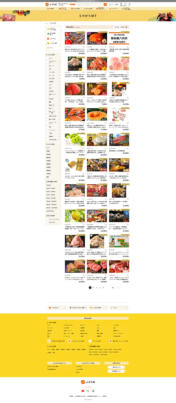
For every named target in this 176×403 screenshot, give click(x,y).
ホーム (46, 23)
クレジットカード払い (54, 219)
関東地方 (48, 157)
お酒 (114, 327)
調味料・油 (115, 330)
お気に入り (125, 5)
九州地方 (48, 173)
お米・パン (82, 325)
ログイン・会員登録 (114, 4)
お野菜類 (82, 327)
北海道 (48, 151)
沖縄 (47, 177)
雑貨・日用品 (100, 333)
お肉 (98, 325)
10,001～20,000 (50, 188)
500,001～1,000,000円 (94, 354)
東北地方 (48, 154)
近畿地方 (48, 164)
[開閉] (59, 62)
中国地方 (48, 167)
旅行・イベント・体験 (69, 333)
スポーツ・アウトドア (118, 333)
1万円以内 (91, 349)
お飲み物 (49, 330)
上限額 (121, 5)
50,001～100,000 (51, 198)
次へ (113, 287)
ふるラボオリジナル (68, 325)
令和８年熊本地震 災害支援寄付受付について (88, 1)
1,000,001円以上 (103, 354)
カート (129, 5)
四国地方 (48, 170)
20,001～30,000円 (108, 349)
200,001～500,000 (51, 204)
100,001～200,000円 (103, 352)
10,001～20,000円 (99, 349)
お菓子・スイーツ (68, 330)
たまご (98, 327)
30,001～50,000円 (117, 349)
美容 (48, 336)
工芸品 (81, 336)
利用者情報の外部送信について (94, 396)
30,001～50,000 (50, 194)
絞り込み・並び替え (120, 27)
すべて (50, 58)
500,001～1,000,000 (51, 207)
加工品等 (82, 330)
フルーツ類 (115, 325)
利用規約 (71, 396)
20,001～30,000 (50, 191)
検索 (105, 4)
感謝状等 (99, 336)
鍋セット (49, 333)
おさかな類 (66, 327)
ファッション (67, 336)
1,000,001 (50, 211)
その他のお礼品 (116, 336)
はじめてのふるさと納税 (52, 366)
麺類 (98, 330)
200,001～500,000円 (113, 352)
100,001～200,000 (51, 201)
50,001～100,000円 (93, 352)
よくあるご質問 (79, 369)
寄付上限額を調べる (51, 369)
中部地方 (48, 160)
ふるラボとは (79, 366)
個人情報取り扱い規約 (80, 396)
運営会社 (105, 396)
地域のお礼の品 (83, 333)
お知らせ (78, 372)
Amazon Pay (52, 222)
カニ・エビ (49, 327)
